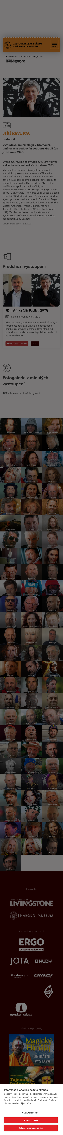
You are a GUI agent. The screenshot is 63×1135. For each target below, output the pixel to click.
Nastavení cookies (31, 1113)
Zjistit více (26, 1103)
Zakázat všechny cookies (31, 1128)
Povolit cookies (31, 1120)
